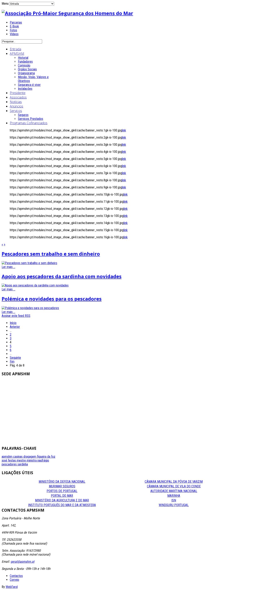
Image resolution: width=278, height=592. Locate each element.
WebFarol (12, 587)
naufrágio (43, 460)
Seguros (23, 115)
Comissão (24, 65)
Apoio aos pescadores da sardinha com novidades (61, 276)
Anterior (15, 327)
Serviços (16, 110)
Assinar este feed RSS (16, 316)
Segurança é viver (29, 85)
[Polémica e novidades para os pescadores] (30, 308)
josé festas (9, 460)
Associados (18, 97)
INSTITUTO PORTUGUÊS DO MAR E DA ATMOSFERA (62, 505)
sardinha (23, 464)
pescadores (10, 464)
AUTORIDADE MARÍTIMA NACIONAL (173, 491)
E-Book (14, 26)
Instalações (25, 89)
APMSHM (17, 53)
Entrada (15, 49)
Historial (23, 58)
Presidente (17, 93)
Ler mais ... (8, 267)
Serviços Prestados (30, 119)
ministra (32, 460)
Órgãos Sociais (27, 69)
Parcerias (16, 22)
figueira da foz (46, 456)
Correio (14, 580)
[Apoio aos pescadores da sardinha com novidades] (35, 285)
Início (13, 323)
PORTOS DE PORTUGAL (62, 491)
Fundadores (25, 61)
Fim (12, 361)
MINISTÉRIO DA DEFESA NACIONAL (62, 482)
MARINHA (173, 496)
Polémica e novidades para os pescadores (52, 298)
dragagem (30, 456)
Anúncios (16, 106)
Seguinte (15, 358)
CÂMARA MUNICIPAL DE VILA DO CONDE (174, 486)
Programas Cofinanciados (28, 123)
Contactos (16, 576)
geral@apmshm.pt (22, 562)
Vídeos (14, 34)
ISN (173, 500)
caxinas (18, 456)
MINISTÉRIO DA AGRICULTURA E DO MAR (62, 500)
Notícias (16, 102)
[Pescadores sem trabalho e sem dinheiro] (29, 263)
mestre (22, 460)
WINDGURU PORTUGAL (174, 505)
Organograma (26, 73)
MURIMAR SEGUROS (62, 486)
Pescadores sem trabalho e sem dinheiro (51, 253)
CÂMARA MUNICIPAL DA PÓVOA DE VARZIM (174, 482)
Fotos (13, 30)
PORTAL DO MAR (62, 496)
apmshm (7, 456)
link (124, 130)
